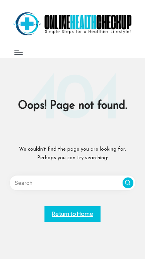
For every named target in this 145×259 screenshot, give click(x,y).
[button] (128, 182)
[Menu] (18, 52)
